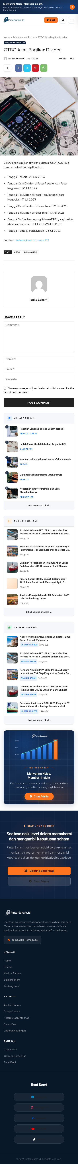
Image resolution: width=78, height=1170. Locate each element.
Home (7, 37)
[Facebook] (18, 68)
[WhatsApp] (43, 68)
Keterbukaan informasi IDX (32, 240)
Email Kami (10, 1062)
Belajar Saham (12, 979)
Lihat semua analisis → (39, 612)
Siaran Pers (10, 1024)
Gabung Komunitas (15, 1055)
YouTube (41, 1128)
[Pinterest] (35, 68)
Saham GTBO (30, 252)
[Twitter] (27, 68)
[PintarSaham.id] (38, 736)
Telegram (41, 1096)
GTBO (17, 252)
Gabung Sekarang (42, 870)
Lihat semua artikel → (39, 505)
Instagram (41, 1107)
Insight (8, 966)
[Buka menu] (71, 20)
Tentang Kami (11, 986)
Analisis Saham (12, 973)
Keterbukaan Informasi (17, 1017)
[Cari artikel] (62, 20)
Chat (52, 20)
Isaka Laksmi (17, 58)
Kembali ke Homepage (24, 939)
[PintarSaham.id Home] (22, 20)
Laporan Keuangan (15, 1030)
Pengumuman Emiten (24, 37)
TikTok (41, 1139)
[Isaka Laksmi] (6, 58)
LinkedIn (41, 1118)
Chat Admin (41, 796)
